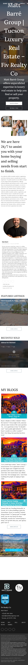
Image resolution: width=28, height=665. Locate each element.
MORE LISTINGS (14, 329)
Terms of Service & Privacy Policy (6, 660)
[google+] (12, 281)
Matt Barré (5, 242)
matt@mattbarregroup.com (8, 286)
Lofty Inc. (6, 658)
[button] (3, 623)
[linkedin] (3, 281)
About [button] (22, 4)
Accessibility (13, 661)
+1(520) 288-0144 (6, 284)
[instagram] (9, 281)
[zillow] (6, 281)
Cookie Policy (15, 660)
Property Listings (4, 661)
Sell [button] (16, 4)
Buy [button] (11, 4)
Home (5, 4)
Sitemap (8, 661)
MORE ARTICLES (14, 527)
